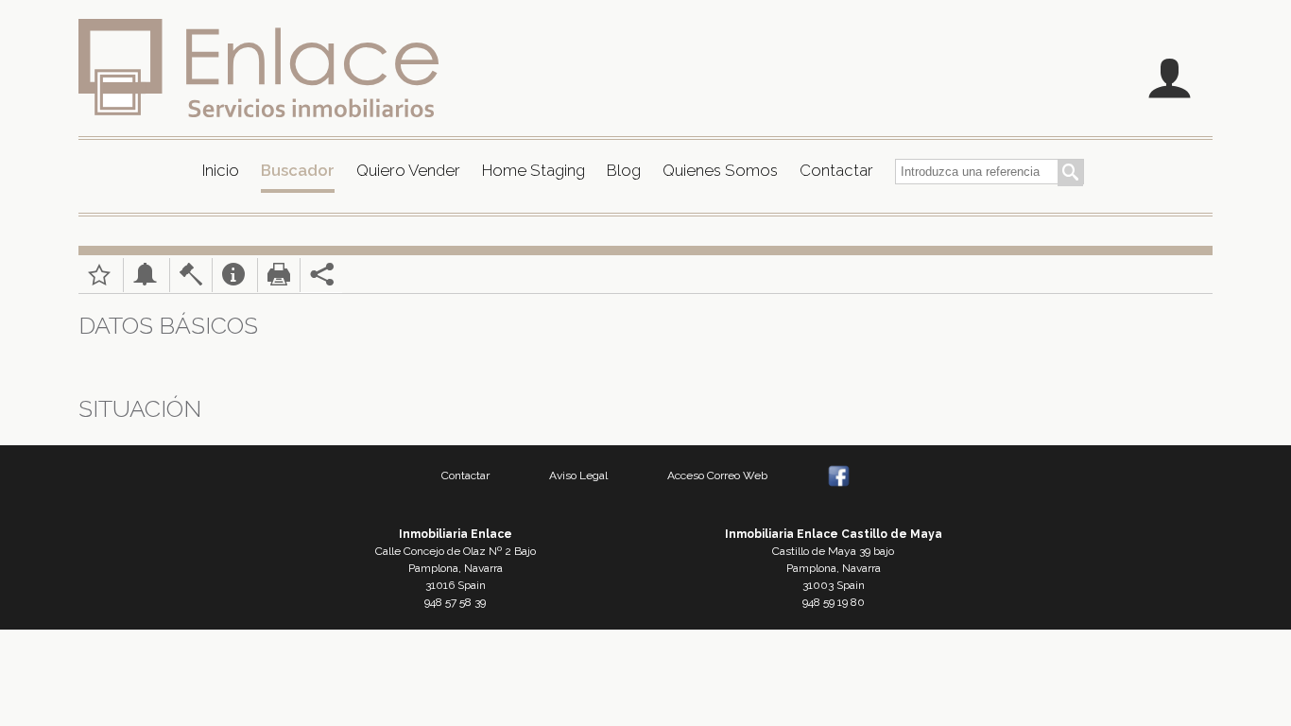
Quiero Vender (408, 170)
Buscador (298, 170)
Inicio (220, 170)
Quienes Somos (720, 170)
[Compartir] (317, 280)
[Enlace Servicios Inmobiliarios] (258, 67)
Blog (624, 170)
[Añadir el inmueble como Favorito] (99, 280)
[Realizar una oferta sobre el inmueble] (191, 280)
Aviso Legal (578, 475)
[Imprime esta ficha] (279, 280)
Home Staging (533, 170)
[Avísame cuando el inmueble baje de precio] (145, 280)
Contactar (836, 170)
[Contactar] (233, 280)
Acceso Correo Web (717, 475)
